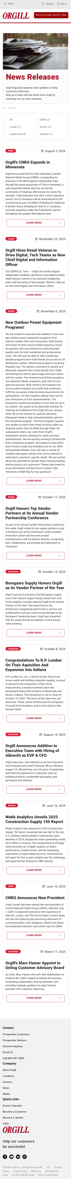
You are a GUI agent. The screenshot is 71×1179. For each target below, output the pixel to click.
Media (6, 1093)
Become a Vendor (13, 1117)
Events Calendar (12, 1105)
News (6, 1087)
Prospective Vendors (14, 1040)
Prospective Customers (16, 1034)
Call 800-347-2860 (13, 1058)
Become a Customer (14, 1111)
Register (50, 3)
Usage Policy (20, 1171)
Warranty (36, 1171)
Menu (11, 3)
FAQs (6, 1123)
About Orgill (9, 1069)
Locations (8, 1075)
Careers (7, 1081)
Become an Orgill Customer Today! (51, 15)
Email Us (8, 1052)
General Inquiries (13, 1046)
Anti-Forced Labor (48, 1174)
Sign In (63, 3)
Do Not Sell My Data (23, 1174)
